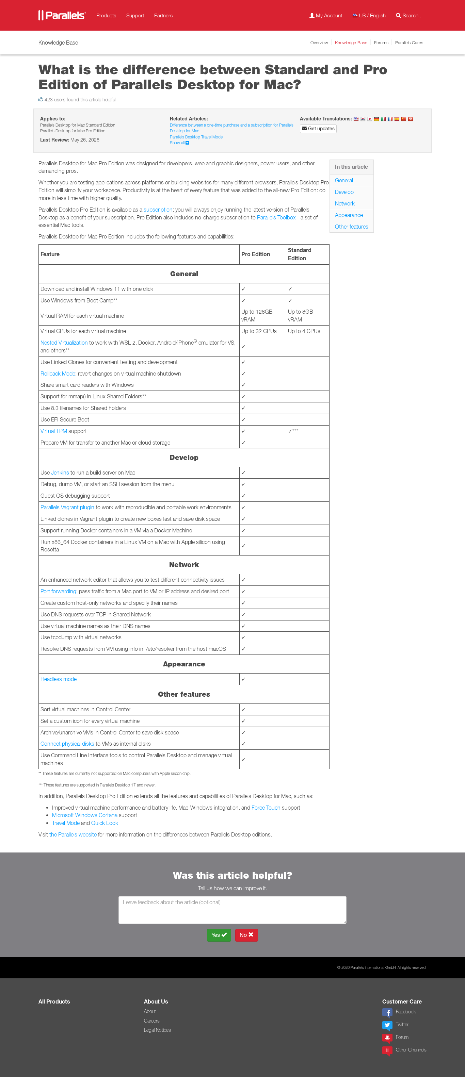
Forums (381, 42)
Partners (163, 15)
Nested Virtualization (64, 342)
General (344, 180)
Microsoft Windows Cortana (84, 815)
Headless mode (59, 679)
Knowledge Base (351, 42)
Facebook (406, 1011)
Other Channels (411, 1050)
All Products (54, 1001)
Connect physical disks (67, 744)
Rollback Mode (58, 373)
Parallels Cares (409, 42)
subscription (158, 209)
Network (345, 203)
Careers (152, 1021)
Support (135, 15)
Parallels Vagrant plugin (67, 507)
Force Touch (266, 808)
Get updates (321, 129)
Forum (402, 1037)
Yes (216, 935)
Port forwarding (58, 591)
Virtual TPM (54, 431)
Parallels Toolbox (276, 217)
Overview (319, 42)
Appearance (349, 215)
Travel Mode (66, 823)
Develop (344, 192)
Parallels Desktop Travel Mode (196, 136)
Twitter (402, 1024)
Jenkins (60, 472)
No (244, 935)
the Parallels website (73, 834)
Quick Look (104, 823)
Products (106, 15)
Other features (351, 226)
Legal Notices (157, 1030)
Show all (178, 142)
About (150, 1011)
